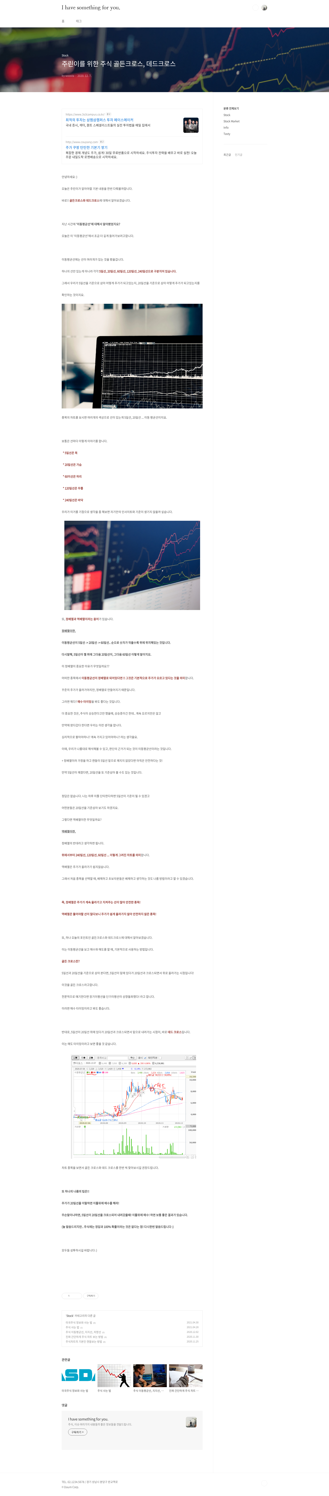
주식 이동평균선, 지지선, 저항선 (83, 1332)
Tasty (227, 134)
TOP (264, 1483)
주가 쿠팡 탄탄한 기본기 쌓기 (87, 147)
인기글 (238, 154)
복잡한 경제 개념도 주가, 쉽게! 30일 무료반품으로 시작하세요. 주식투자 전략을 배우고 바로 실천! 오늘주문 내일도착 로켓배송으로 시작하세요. (131, 154)
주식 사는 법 (72, 1327)
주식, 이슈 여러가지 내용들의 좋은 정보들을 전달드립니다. (100, 1424)
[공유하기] (73, 1296)
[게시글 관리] (77, 1296)
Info (226, 127)
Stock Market (232, 121)
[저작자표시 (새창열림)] (100, 1295)
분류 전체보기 (231, 108)
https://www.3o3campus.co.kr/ (85, 114)
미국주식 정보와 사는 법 (79, 1322)
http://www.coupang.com (82, 142)
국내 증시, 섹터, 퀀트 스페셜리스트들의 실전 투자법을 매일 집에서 (108, 125)
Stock (69, 1315)
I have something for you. (91, 7)
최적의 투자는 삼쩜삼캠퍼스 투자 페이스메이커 (99, 120)
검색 (255, 7)
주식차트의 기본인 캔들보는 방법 (84, 1341)
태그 (79, 21)
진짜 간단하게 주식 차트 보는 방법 (84, 1337)
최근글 (227, 154)
